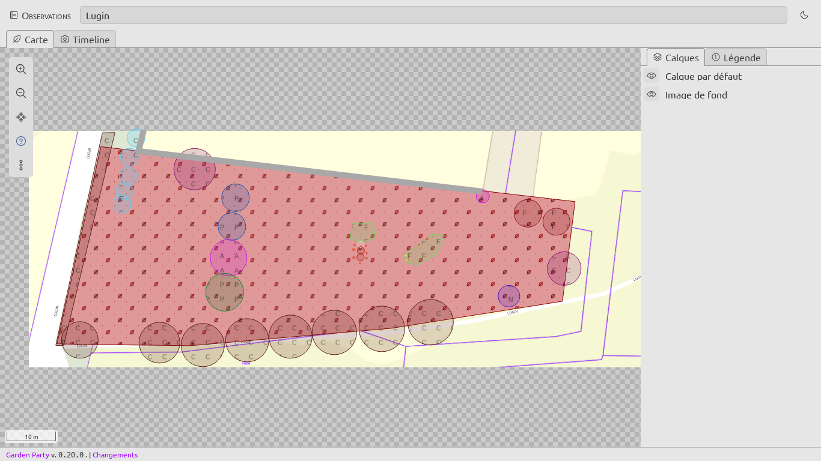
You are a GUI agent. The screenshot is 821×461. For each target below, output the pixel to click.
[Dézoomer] (21, 93)
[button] (804, 15)
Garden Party (27, 454)
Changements (115, 454)
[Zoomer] (21, 69)
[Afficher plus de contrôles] (21, 165)
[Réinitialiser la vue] (21, 117)
